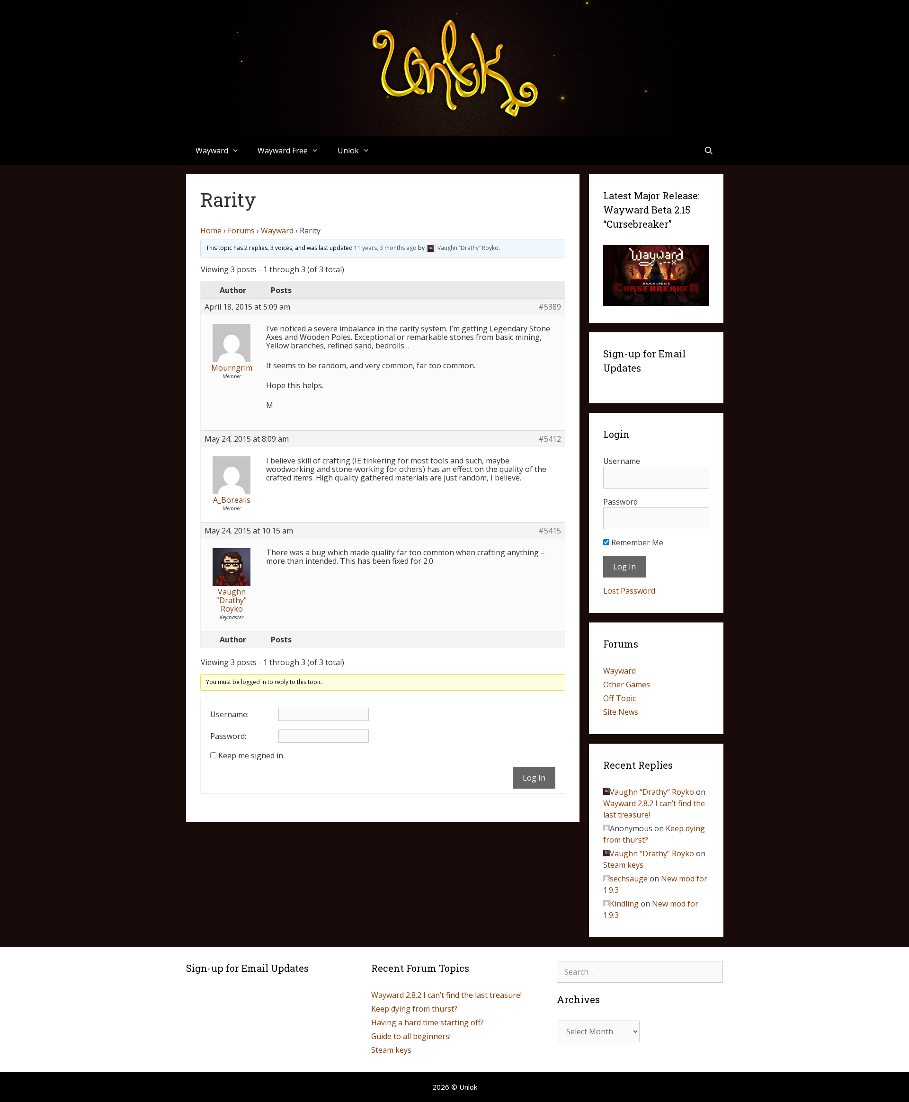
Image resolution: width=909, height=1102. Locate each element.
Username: (229, 714)
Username (621, 461)
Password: (228, 736)
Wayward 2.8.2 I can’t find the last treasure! (446, 995)
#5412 (549, 439)
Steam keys (623, 865)
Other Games (626, 684)
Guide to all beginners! (411, 1036)
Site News (620, 712)
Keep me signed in (250, 755)
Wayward (277, 230)
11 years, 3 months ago (385, 248)
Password (620, 502)
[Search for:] (640, 972)
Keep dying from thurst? (414, 1009)
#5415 (549, 530)
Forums (241, 230)
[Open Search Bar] (709, 150)
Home (211, 230)
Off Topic (619, 698)
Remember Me (636, 542)
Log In (534, 778)
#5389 (549, 306)
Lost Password (629, 591)
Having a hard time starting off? (427, 1022)
